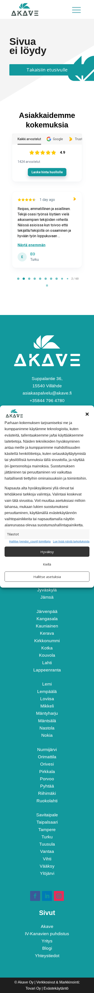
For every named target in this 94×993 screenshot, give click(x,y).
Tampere (47, 829)
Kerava (47, 633)
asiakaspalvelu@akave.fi (47, 393)
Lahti (47, 662)
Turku (47, 836)
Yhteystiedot (47, 955)
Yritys (47, 941)
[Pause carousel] (47, 285)
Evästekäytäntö (56, 988)
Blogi (47, 948)
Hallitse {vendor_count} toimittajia (30, 541)
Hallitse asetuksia (47, 576)
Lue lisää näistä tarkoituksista (71, 541)
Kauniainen (47, 626)
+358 (47, 400)
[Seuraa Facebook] (35, 896)
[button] (87, 414)
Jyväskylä (47, 590)
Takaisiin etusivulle (47, 70)
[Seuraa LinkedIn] (47, 896)
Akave (47, 926)
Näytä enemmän (31, 245)
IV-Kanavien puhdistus (47, 933)
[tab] (18, 278)
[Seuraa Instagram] (59, 896)
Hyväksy (47, 551)
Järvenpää (47, 611)
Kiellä (47, 564)
